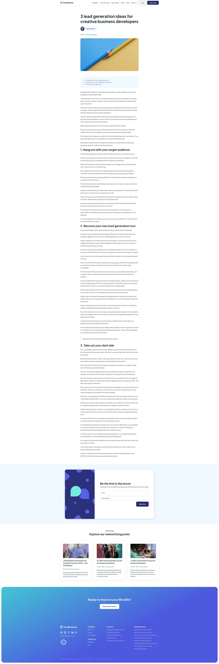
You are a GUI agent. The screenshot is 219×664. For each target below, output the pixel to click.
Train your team (105, 3)
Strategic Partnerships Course (115, 640)
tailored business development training (104, 456)
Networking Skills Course (114, 635)
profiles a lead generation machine (91, 246)
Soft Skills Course (112, 638)
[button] (95, 2)
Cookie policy (109, 658)
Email (89, 645)
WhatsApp (91, 642)
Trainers (90, 632)
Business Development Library (143, 632)
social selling (115, 263)
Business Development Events (143, 629)
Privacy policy (99, 658)
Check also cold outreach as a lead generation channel (100, 339)
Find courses (153, 3)
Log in (142, 3)
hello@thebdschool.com (67, 636)
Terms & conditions (89, 658)
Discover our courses (109, 606)
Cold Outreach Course (113, 632)
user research (90, 160)
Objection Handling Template (142, 640)
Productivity (93, 34)
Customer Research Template (143, 638)
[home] (66, 3)
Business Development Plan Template (145, 635)
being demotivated (104, 108)
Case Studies (115, 3)
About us (133, 3)
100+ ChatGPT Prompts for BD (143, 646)
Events (123, 3)
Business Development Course (90, 449)
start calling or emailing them (118, 173)
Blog (128, 3)
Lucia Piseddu (90, 29)
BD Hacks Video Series (140, 649)
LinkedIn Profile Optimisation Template (145, 643)
